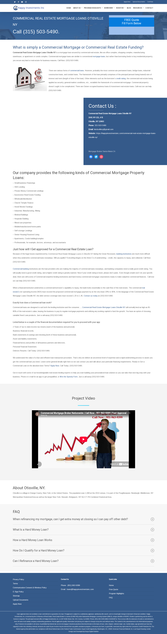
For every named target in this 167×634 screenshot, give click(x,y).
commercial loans (77, 71)
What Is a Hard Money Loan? (31, 529)
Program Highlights (116, 593)
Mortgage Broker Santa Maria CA (101, 151)
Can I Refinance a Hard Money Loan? (36, 561)
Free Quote (113, 589)
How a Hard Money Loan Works (32, 540)
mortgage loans (99, 56)
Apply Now (54, 366)
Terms (15, 584)
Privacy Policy (18, 579)
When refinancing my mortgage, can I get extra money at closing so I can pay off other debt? (70, 519)
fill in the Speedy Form (69, 377)
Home (111, 585)
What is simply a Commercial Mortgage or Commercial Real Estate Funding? (78, 47)
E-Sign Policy (18, 592)
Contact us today (91, 296)
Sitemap (16, 596)
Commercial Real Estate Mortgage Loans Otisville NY (103, 307)
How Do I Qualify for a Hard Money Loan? (38, 550)
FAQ (111, 598)
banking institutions (124, 254)
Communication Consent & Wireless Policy (29, 588)
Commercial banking (21, 269)
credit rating (121, 78)
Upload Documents (20, 600)
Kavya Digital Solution (91, 631)
